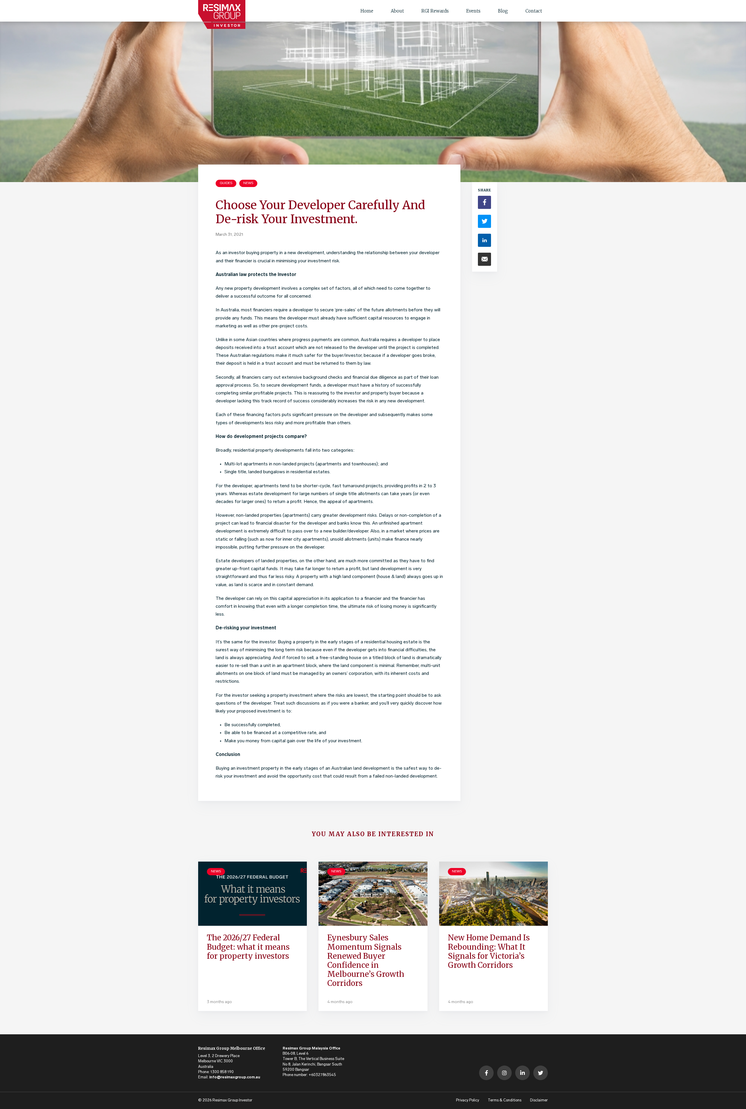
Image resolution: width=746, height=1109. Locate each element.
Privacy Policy (467, 1100)
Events (473, 11)
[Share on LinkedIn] (484, 240)
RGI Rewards (435, 11)
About (397, 11)
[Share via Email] (484, 259)
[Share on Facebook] (484, 202)
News (248, 183)
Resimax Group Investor (232, 1100)
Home (366, 11)
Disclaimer (539, 1100)
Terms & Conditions (504, 1100)
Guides (226, 183)
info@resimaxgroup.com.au (234, 1077)
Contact (533, 11)
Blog (503, 11)
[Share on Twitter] (484, 221)
